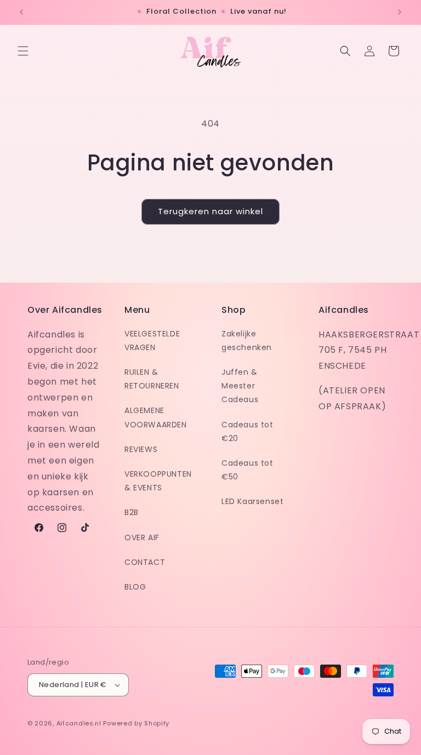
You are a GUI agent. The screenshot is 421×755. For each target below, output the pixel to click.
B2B (131, 512)
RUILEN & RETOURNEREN (151, 379)
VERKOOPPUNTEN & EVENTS (158, 480)
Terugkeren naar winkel (210, 211)
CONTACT (144, 562)
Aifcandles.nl (78, 723)
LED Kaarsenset (252, 501)
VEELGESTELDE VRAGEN (152, 340)
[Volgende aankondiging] (400, 12)
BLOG (135, 586)
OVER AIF (142, 537)
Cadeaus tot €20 (247, 431)
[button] (23, 51)
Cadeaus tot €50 (247, 469)
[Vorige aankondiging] (21, 12)
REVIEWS (140, 449)
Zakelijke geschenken (246, 340)
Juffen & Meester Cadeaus (239, 386)
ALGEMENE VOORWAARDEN (155, 417)
